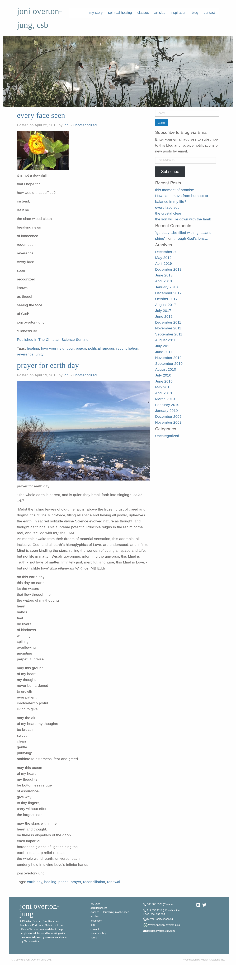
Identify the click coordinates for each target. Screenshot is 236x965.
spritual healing (99, 908)
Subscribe (170, 171)
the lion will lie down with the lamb (183, 219)
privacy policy (98, 933)
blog (195, 12)
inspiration (178, 12)
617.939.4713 (154, 910)
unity (40, 354)
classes (143, 12)
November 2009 (168, 422)
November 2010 (168, 358)
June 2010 (164, 381)
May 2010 (163, 387)
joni (66, 125)
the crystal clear (168, 213)
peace (81, 348)
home (94, 937)
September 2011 (168, 334)
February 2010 (167, 405)
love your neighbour (57, 348)
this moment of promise (174, 190)
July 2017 (163, 311)
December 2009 (168, 416)
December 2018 (168, 269)
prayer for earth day (48, 365)
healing (33, 348)
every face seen (41, 115)
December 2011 (168, 322)
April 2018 (163, 281)
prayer (76, 882)
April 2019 (163, 263)
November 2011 (168, 328)
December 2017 (168, 293)
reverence (25, 354)
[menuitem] (96, 12)
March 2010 (165, 399)
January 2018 (166, 287)
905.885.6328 (154, 904)
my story (96, 12)
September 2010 (169, 364)
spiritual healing (120, 12)
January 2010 (166, 411)
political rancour (101, 348)
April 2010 (163, 393)
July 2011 (163, 346)
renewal (113, 882)
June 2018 (164, 275)
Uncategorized (85, 125)
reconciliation (127, 348)
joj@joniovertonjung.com (161, 930)
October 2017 (166, 299)
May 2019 (163, 258)
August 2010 (165, 369)
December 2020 (168, 252)
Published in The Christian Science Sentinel (53, 340)
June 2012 (164, 316)
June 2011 (163, 352)
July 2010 (163, 375)
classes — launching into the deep (110, 912)
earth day (34, 882)
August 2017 (165, 305)
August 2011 (165, 340)
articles (159, 12)
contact (209, 12)
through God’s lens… (190, 238)
